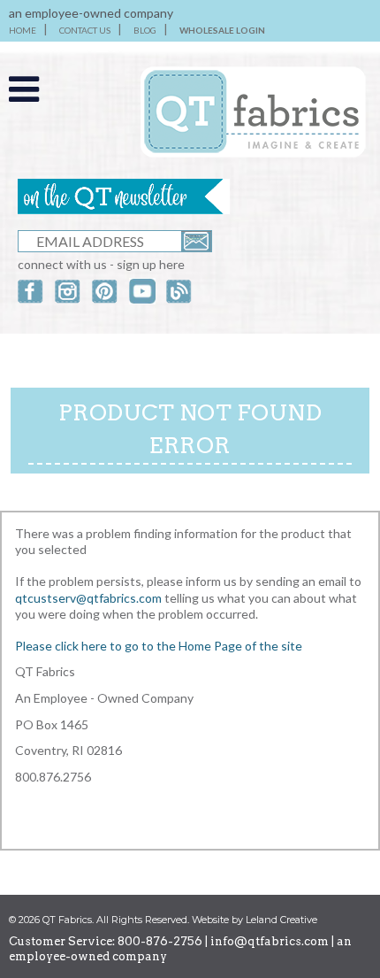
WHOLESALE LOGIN (222, 30)
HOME (22, 30)
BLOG (144, 30)
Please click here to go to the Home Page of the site (158, 645)
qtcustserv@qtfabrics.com (89, 597)
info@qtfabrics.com (269, 941)
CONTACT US (84, 30)
